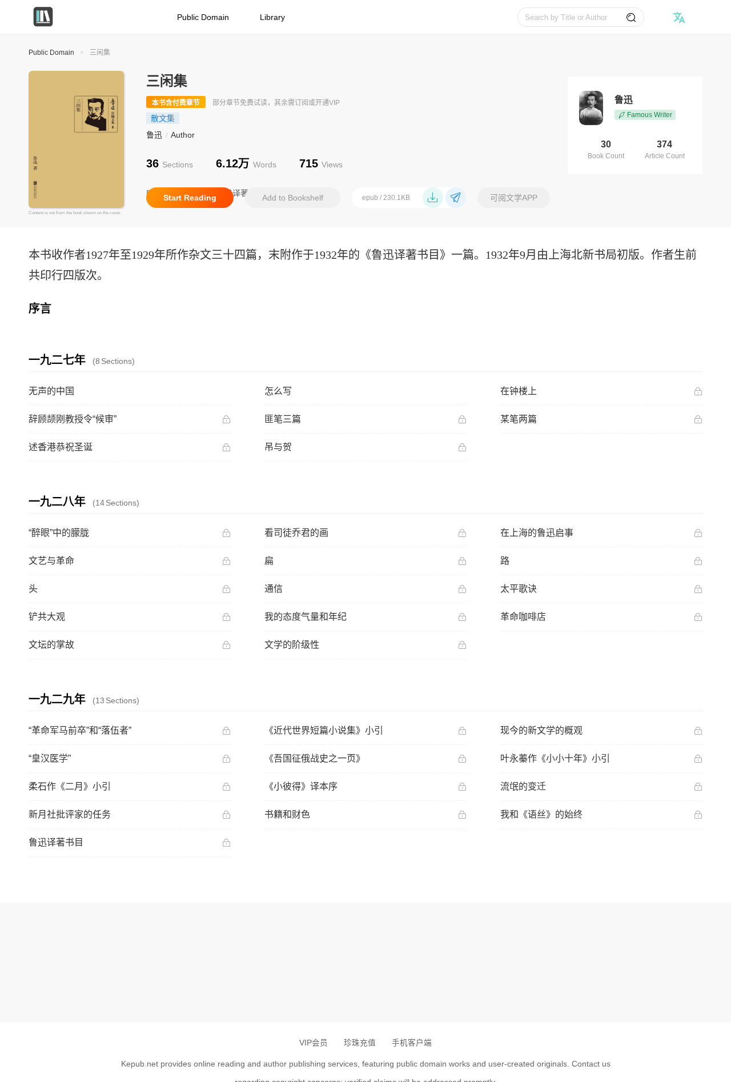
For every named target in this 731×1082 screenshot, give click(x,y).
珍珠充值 (360, 1043)
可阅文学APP (513, 197)
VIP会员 (313, 1043)
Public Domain (203, 17)
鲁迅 (154, 134)
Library (272, 17)
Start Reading (189, 197)
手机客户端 (412, 1043)
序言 (40, 308)
